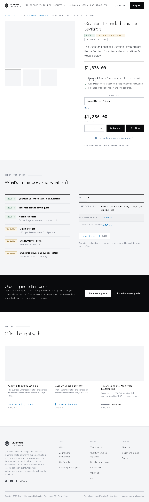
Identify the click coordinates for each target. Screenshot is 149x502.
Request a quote (98, 293)
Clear (86, 108)
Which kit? (95, 473)
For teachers (96, 467)
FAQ (105, 5)
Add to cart (115, 128)
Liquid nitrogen (80, 5)
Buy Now (135, 128)
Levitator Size (114, 95)
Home (7, 15)
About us (126, 447)
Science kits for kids (40, 5)
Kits (26, 5)
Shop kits (137, 5)
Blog (66, 5)
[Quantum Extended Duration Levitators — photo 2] (31, 78)
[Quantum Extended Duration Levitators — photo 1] (13, 78)
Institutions (96, 5)
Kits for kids (64, 462)
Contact (125, 458)
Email (23, 480)
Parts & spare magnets (69, 467)
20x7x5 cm (106, 225)
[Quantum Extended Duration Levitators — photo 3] (49, 78)
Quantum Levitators (37, 15)
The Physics (96, 447)
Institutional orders (130, 453)
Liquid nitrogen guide (94, 236)
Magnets (57, 5)
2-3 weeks (106, 217)
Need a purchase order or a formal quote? (114, 138)
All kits (18, 15)
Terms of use (63, 496)
